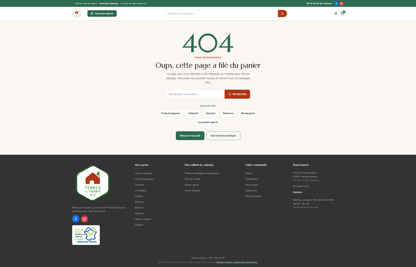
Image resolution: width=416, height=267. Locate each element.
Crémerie (193, 113)
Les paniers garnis (208, 122)
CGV (210, 258)
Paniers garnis (192, 184)
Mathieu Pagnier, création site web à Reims (237, 262)
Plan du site (219, 258)
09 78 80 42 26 (314, 3)
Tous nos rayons (104, 13)
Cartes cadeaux (193, 190)
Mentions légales (199, 258)
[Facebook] (336, 3)
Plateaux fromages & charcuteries (202, 173)
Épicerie (210, 113)
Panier (249, 173)
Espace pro (251, 190)
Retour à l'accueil (190, 135)
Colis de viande (192, 179)
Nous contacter (253, 196)
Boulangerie (248, 113)
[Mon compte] (336, 13)
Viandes (139, 196)
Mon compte (252, 184)
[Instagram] (342, 3)
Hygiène (139, 224)
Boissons (228, 113)
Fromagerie (141, 190)
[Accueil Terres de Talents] (101, 183)
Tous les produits (144, 173)
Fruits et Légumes (144, 179)
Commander (252, 179)
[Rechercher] (282, 13)
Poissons (139, 202)
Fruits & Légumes (170, 113)
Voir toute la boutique (223, 135)
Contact (328, 3)
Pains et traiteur (143, 219)
